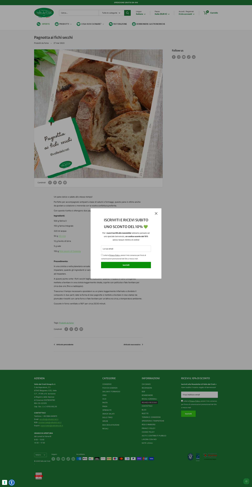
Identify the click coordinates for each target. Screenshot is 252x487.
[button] (11, 482)
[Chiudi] (156, 213)
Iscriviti (126, 265)
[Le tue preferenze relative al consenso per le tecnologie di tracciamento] (4, 482)
